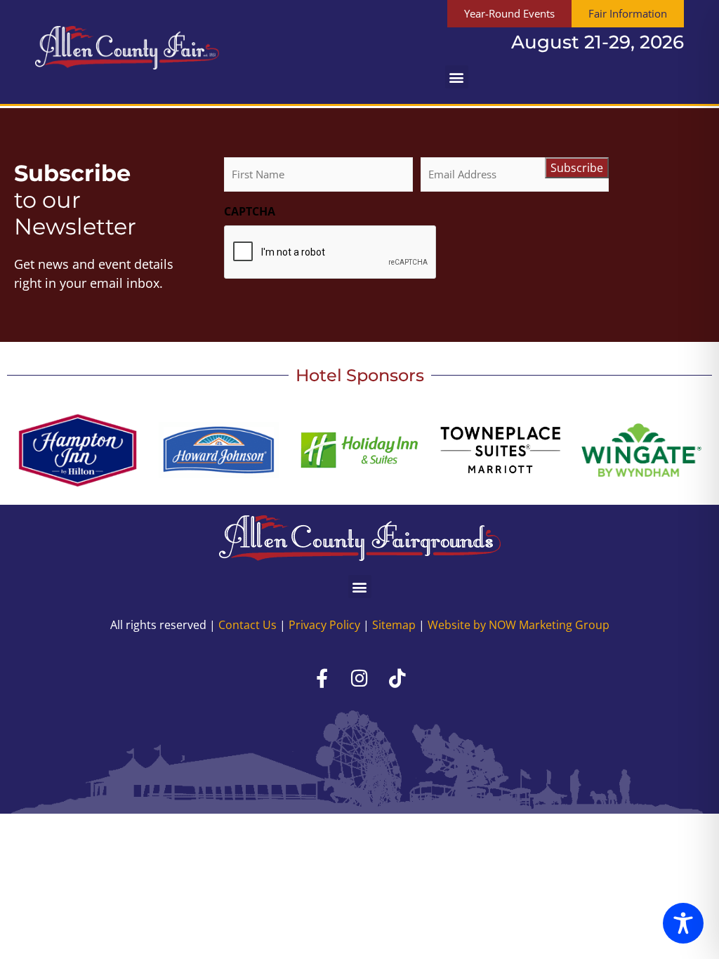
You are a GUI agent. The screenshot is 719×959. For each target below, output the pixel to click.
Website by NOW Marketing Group (518, 625)
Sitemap (394, 625)
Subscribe (576, 168)
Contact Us (247, 625)
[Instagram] (359, 677)
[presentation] (330, 252)
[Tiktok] (397, 677)
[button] (456, 76)
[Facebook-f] (322, 677)
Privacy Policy (324, 625)
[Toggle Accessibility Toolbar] (683, 923)
